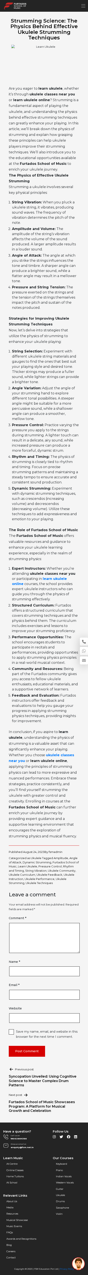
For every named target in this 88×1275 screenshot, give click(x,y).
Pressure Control (50, 866)
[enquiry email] (84, 660)
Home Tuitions (15, 1176)
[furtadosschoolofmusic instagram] (54, 1138)
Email (14, 985)
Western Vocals (65, 1182)
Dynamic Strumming (37, 862)
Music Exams (14, 1226)
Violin (59, 1213)
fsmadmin (55, 852)
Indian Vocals (64, 1176)
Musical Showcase (17, 1220)
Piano (59, 1170)
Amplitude (61, 858)
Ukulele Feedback (49, 874)
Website (15, 1008)
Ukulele (36, 858)
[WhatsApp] (84, 651)
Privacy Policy (67, 1269)
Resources (12, 1213)
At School (11, 1182)
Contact (11, 1257)
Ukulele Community (61, 870)
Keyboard (61, 1163)
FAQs (9, 1232)
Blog (9, 1244)
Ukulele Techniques (39, 883)
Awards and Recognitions (21, 1238)
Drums (60, 1201)
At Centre (12, 1163)
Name (14, 962)
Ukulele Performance (39, 879)
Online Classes (14, 1170)
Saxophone (62, 1207)
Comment (17, 918)
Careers (10, 1251)
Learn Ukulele (27, 866)
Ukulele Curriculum (22, 874)
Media (9, 1207)
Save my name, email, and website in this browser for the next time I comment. (47, 1034)
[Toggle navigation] (83, 6)
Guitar (59, 1188)
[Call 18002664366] (84, 642)
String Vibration (36, 870)
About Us (11, 1201)
